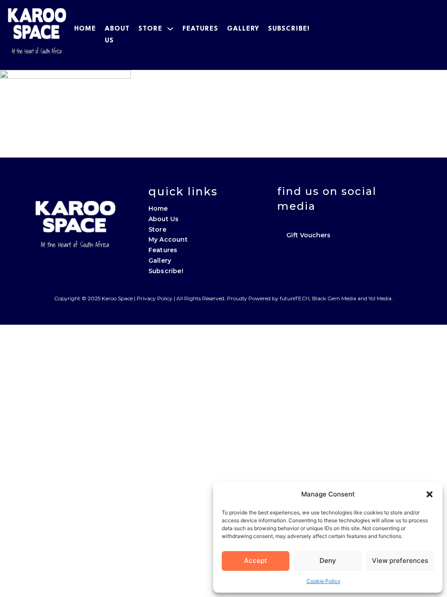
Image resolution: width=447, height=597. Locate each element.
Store (150, 29)
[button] (429, 494)
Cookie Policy (323, 581)
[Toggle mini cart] (411, 35)
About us (117, 35)
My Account (168, 239)
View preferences (400, 560)
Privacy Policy (154, 298)
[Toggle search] (429, 35)
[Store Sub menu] (170, 28)
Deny (328, 560)
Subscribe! (288, 29)
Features (200, 29)
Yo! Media (380, 298)
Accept (255, 560)
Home (85, 29)
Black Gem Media (334, 298)
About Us (163, 219)
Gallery (243, 29)
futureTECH (294, 298)
